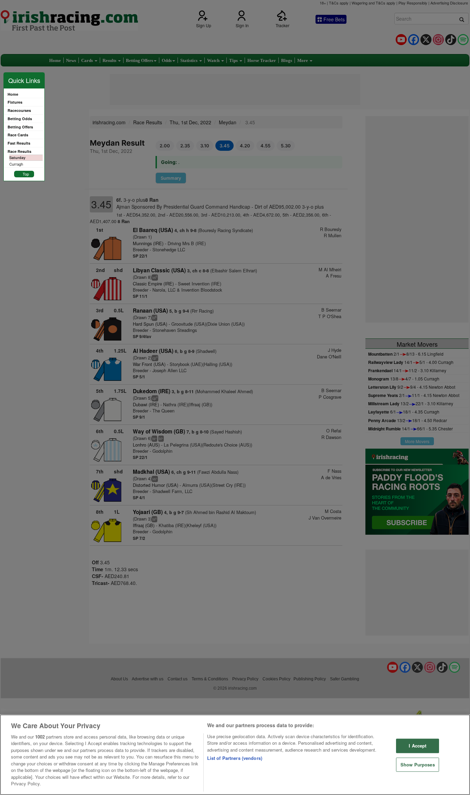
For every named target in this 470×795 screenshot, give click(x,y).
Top (26, 174)
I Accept (417, 745)
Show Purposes (417, 764)
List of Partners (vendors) (234, 758)
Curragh (16, 164)
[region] (235, 754)
